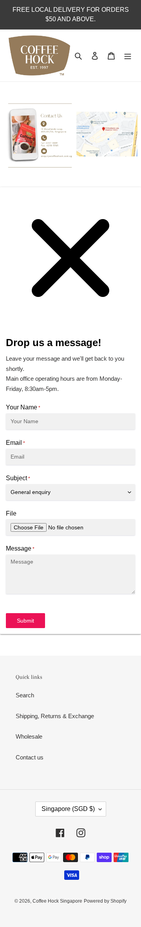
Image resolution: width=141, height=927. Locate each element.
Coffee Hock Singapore (57, 901)
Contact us (29, 757)
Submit (25, 620)
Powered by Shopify (105, 901)
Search (25, 695)
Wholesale (29, 736)
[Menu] (127, 55)
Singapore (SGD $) (68, 808)
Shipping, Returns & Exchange (55, 716)
